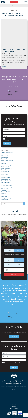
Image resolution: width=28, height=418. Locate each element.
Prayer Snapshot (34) (5, 179)
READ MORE (5, 66)
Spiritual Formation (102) (6, 187)
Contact (14, 406)
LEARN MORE (14, 336)
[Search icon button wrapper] (24, 203)
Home (14, 403)
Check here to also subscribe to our (13, 139)
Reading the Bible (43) (6, 180)
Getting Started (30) (5, 166)
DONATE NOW (14, 274)
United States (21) (5, 196)
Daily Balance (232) (5, 161)
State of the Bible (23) (5, 188)
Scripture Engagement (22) (6, 182)
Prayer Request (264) (5, 177)
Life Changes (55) (5, 174)
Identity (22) (4, 169)
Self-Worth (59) (4, 183)
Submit (7, 143)
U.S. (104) (3, 193)
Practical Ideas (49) (5, 176)
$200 (19, 265)
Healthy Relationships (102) (7, 168)
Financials (14, 404)
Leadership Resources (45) (6, 172)
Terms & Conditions (14, 408)
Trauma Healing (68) (5, 191)
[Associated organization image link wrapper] (9, 413)
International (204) (5, 171)
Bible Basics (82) (4, 155)
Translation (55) (4, 190)
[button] (25, 1)
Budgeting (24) (4, 157)
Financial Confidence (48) (6, 165)
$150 (8, 265)
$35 (9, 260)
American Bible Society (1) (7, 152)
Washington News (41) (6, 198)
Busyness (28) (4, 158)
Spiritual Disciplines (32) (6, 185)
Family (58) (3, 163)
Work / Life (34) (4, 199)
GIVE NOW (14, 2)
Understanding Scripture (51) (7, 194)
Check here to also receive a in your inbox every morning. (14, 363)
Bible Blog (16, 5)
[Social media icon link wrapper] (12, 400)
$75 (19, 260)
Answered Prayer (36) (5, 154)
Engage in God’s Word (6, 5)
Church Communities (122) (7, 160)
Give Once (18, 250)
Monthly (9, 250)
